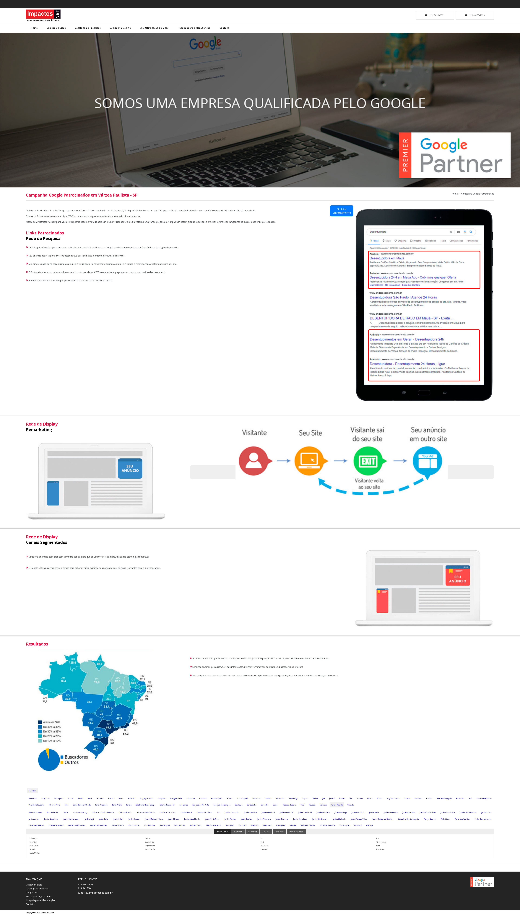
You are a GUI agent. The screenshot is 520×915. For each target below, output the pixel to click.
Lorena (360, 798)
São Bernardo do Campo (145, 805)
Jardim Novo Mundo (192, 819)
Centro (65, 812)
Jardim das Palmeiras (468, 812)
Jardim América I (250, 812)
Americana (33, 798)
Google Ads (32, 892)
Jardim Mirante (173, 819)
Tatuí (303, 805)
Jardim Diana (486, 812)
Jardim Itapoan (134, 819)
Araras (70, 798)
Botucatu (131, 798)
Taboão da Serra (289, 805)
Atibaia (80, 798)
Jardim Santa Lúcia (300, 819)
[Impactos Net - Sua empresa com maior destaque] (43, 15)
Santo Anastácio (101, 805)
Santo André (117, 805)
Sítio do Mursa (149, 825)
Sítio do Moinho (118, 825)
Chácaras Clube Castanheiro (103, 812)
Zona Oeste (252, 831)
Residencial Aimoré (56, 825)
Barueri (111, 798)
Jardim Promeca (282, 819)
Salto (67, 805)
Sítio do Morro (133, 825)
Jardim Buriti (374, 812)
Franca (229, 798)
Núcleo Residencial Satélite (382, 819)
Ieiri (218, 812)
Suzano (276, 805)
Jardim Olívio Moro (212, 819)
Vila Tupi (369, 825)
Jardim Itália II (118, 819)
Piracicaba (460, 798)
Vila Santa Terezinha (327, 825)
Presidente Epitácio (484, 798)
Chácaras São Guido (168, 812)
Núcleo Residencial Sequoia (408, 819)
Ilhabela (268, 798)
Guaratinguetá (242, 798)
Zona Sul (266, 831)
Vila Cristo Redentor (213, 825)
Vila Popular (280, 825)
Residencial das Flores (98, 825)
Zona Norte (238, 831)
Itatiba (315, 798)
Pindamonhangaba (444, 798)
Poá (470, 798)
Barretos (100, 798)
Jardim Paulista (246, 819)
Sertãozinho (251, 805)
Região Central (222, 831)
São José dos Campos (222, 805)
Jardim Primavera (264, 819)
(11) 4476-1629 (477, 15)
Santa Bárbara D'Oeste (82, 805)
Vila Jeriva (254, 825)
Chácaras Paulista (125, 812)
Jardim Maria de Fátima (154, 819)
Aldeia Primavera (35, 812)
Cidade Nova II (186, 812)
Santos (128, 805)
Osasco (407, 798)
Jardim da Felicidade (428, 812)
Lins (351, 798)
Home (34, 27)
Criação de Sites (56, 27)
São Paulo (32, 791)
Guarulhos (256, 798)
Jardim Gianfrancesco (71, 819)
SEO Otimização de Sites (154, 27)
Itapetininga (293, 798)
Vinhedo (350, 805)
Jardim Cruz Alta (409, 812)
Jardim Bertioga (341, 812)
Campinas (162, 798)
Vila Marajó (267, 825)
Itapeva (305, 798)
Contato (224, 27)
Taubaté (312, 805)
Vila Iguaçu (230, 825)
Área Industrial (52, 812)
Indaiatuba (280, 798)
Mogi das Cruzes (393, 798)
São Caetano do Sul (167, 805)
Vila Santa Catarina (308, 825)
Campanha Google (120, 27)
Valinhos (323, 805)
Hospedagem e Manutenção (194, 27)
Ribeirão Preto (54, 805)
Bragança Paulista (146, 798)
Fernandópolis (216, 798)
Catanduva (190, 798)
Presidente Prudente (36, 805)
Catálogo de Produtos (88, 27)
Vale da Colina (179, 825)
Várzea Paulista (337, 805)
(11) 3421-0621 (437, 15)
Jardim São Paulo (339, 819)
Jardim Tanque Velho (359, 819)
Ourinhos (418, 798)
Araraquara (58, 798)
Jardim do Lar (34, 819)
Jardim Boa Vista (358, 812)
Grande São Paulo (296, 831)
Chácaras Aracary (80, 812)
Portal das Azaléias (462, 819)
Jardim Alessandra (232, 812)
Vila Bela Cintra (195, 825)
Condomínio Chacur (204, 812)
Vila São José (344, 825)
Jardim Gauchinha (51, 819)
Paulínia (429, 798)
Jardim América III (286, 812)
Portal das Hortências (483, 819)
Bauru (121, 798)
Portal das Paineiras (36, 825)
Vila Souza (358, 825)
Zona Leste (279, 831)
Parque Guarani (430, 819)
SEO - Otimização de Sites (39, 896)
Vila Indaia (242, 825)
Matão (379, 798)
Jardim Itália (103, 819)
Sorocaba (264, 805)
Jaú (323, 798)
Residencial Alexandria (76, 825)
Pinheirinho (445, 819)
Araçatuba (46, 798)
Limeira (342, 798)
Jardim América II (268, 812)
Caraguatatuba (176, 798)
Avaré (90, 798)
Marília (369, 798)
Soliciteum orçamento (342, 210)
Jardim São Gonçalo (320, 819)
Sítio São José (165, 825)
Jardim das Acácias (448, 812)
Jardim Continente (391, 812)
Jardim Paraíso (230, 819)
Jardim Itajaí (89, 819)
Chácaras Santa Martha (146, 812)
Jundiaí (331, 798)
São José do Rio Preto (200, 805)
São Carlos (184, 805)
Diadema (202, 798)
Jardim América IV (305, 812)
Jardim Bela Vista (323, 812)
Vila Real (293, 825)
